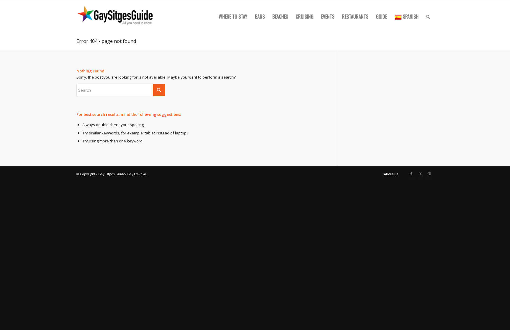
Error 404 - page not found (106, 41)
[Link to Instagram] (429, 173)
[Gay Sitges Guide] (116, 16)
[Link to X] (420, 173)
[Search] (428, 16)
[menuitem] (233, 16)
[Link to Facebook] (411, 173)
